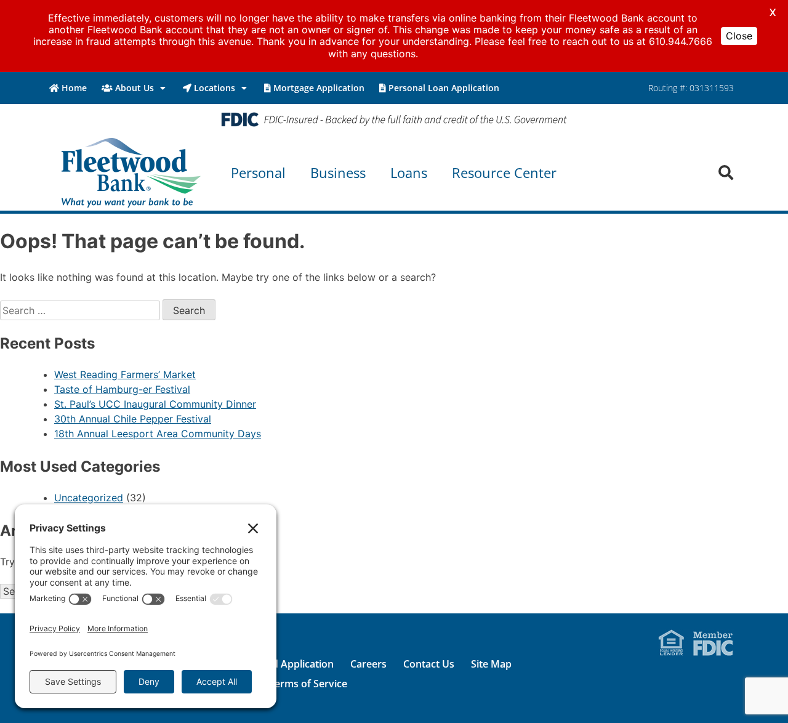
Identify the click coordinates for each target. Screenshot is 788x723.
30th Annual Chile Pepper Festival (132, 419)
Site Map (491, 664)
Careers (368, 664)
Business (338, 172)
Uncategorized (88, 497)
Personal (258, 172)
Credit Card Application (279, 664)
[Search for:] (81, 310)
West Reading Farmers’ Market (125, 374)
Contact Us (428, 664)
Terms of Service (308, 683)
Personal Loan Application (443, 88)
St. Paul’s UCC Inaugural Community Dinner (155, 404)
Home (74, 88)
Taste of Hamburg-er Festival (122, 389)
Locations (214, 88)
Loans (408, 172)
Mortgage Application (318, 88)
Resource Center (504, 172)
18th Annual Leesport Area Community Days (157, 433)
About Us (134, 88)
